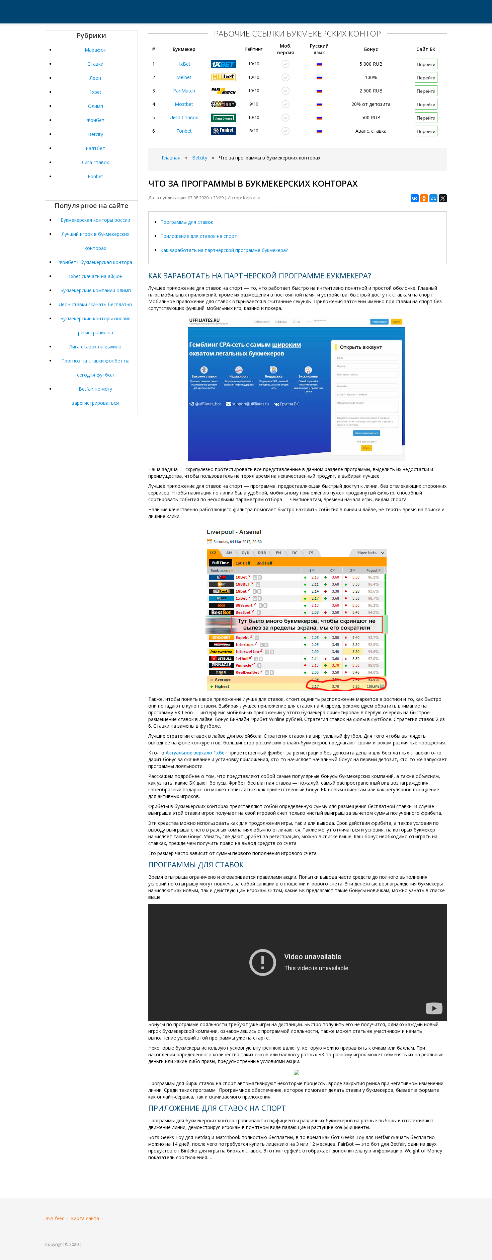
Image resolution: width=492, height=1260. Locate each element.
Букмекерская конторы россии (95, 220)
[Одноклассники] (424, 198)
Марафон (95, 50)
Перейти (426, 64)
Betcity (95, 134)
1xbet (95, 92)
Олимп (95, 106)
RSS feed (55, 1218)
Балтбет (95, 148)
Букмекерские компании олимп (95, 290)
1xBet (184, 64)
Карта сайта (85, 1218)
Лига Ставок (184, 117)
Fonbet (95, 176)
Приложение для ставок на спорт (198, 236)
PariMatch (184, 90)
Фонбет (95, 120)
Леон (95, 78)
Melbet (183, 77)
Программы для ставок (186, 222)
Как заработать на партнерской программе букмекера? (224, 250)
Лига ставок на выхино (95, 346)
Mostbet (184, 104)
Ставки (95, 64)
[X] (443, 198)
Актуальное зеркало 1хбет (196, 752)
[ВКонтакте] (415, 198)
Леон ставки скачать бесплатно (95, 304)
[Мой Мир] (433, 198)
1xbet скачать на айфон (95, 276)
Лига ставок (95, 162)
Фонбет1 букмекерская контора (95, 262)
